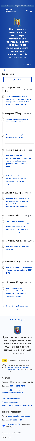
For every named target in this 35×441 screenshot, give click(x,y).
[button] (17, 79)
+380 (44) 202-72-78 (17, 386)
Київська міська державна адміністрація (17, 406)
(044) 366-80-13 (15, 420)
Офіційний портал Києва (11, 398)
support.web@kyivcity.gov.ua (18, 416)
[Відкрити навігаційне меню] (31, 11)
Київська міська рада (10, 402)
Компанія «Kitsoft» (13, 424)
